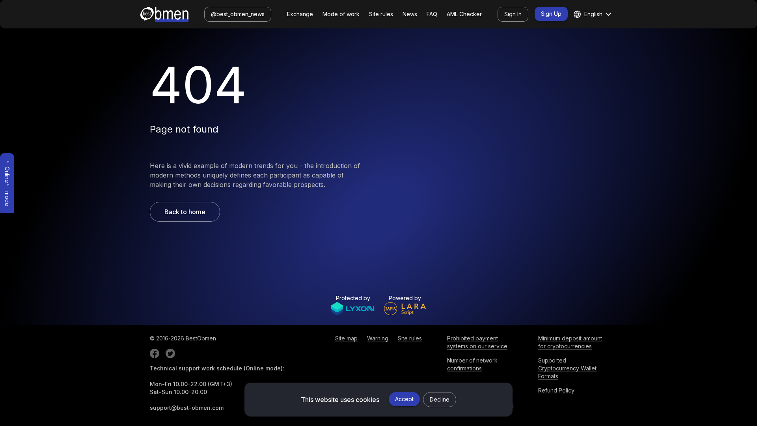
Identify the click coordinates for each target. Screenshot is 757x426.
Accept (404, 399)
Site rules (381, 14)
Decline (439, 399)
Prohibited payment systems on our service (477, 342)
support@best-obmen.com (187, 407)
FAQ (432, 14)
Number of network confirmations (472, 364)
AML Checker (464, 14)
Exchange (300, 14)
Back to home (184, 212)
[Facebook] (154, 353)
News (410, 14)
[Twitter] (170, 353)
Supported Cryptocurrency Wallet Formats (567, 368)
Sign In (513, 14)
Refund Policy (556, 390)
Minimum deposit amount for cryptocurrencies (570, 342)
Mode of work (341, 14)
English (593, 14)
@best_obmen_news (238, 14)
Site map (346, 338)
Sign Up (551, 13)
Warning (377, 338)
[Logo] (164, 14)
